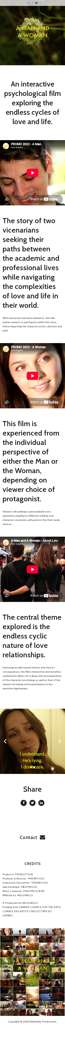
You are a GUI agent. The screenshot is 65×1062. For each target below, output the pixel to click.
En (38, 2)
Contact (28, 837)
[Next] (59, 741)
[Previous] (5, 741)
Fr (29, 2)
